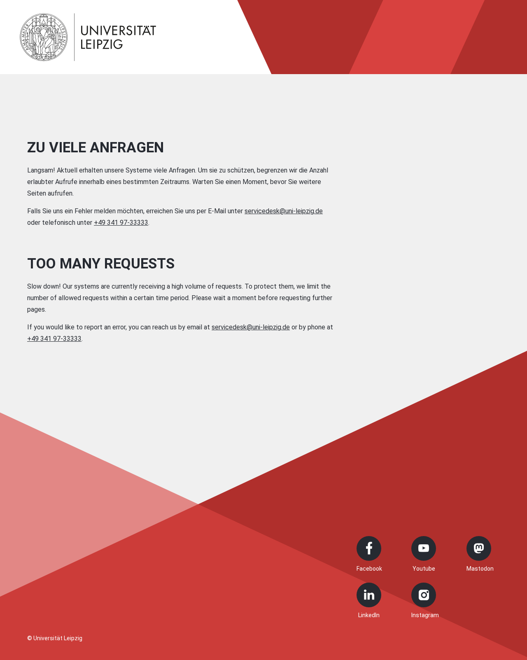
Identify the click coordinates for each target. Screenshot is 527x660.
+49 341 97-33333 (121, 222)
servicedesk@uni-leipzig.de (284, 211)
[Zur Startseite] (88, 37)
